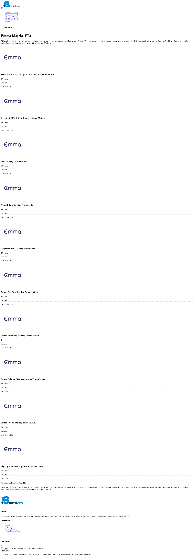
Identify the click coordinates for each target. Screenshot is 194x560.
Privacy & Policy (11, 529)
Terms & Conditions (12, 531)
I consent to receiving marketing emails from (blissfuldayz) (24, 548)
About (7, 525)
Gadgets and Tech (11, 15)
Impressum (9, 527)
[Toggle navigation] (2, 7)
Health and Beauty (12, 19)
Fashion (8, 21)
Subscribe (5, 550)
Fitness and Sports (11, 13)
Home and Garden (12, 17)
